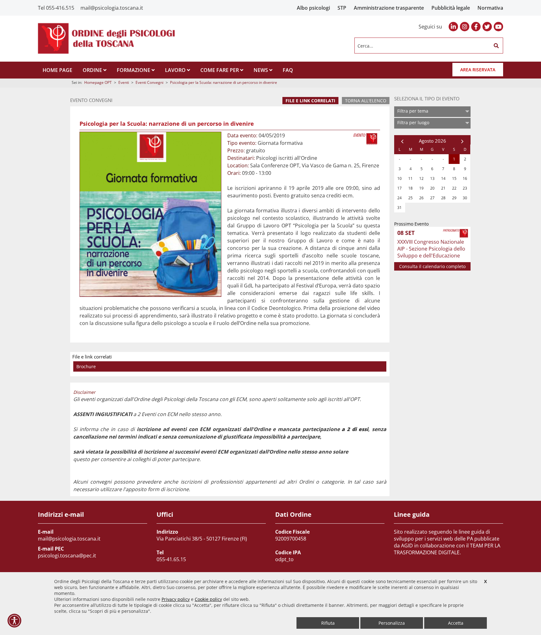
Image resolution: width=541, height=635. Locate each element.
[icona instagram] (464, 26)
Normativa (490, 7)
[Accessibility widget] (14, 620)
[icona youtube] (498, 26)
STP (341, 7)
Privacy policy (176, 599)
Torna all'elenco (365, 101)
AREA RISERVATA (477, 70)
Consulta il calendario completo (432, 266)
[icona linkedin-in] (453, 26)
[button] (496, 45)
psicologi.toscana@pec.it (67, 555)
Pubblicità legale (450, 7)
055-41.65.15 (171, 559)
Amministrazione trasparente (389, 7)
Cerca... (365, 45)
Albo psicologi (313, 7)
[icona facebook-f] (476, 26)
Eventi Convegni (149, 82)
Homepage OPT (98, 82)
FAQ (288, 70)
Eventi (123, 82)
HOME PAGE (57, 70)
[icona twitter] (487, 26)
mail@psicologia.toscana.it (111, 7)
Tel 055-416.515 (56, 7)
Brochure (86, 366)
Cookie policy (208, 599)
